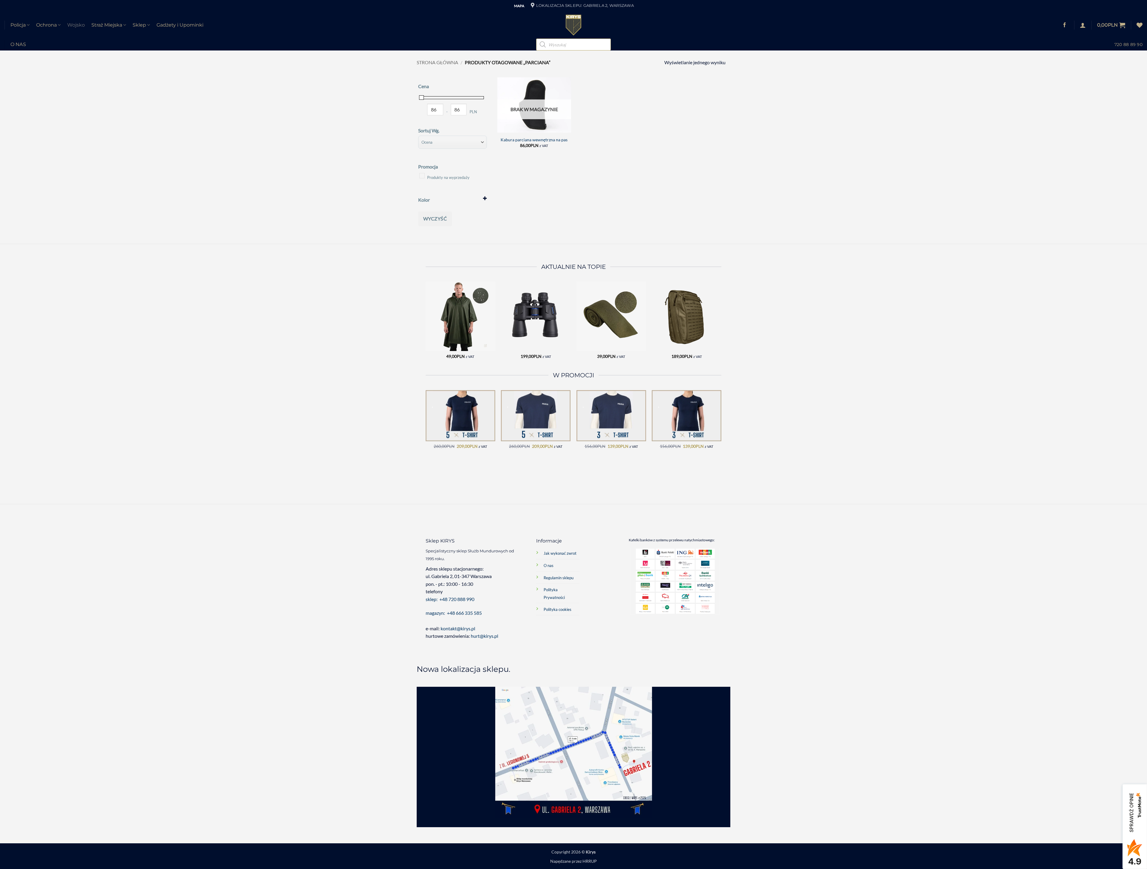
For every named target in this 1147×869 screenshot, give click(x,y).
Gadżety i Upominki (180, 25)
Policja (18, 25)
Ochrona (46, 25)
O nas (18, 44)
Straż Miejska (106, 25)
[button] (1111, 25)
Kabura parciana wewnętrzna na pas (534, 139)
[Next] (721, 325)
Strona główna (437, 62)
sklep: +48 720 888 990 (450, 599)
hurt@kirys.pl (484, 636)
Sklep (139, 25)
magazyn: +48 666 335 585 (454, 613)
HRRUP (589, 861)
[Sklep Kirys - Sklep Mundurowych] (573, 25)
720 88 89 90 (1128, 44)
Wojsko (76, 25)
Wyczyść (435, 218)
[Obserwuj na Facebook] (1064, 25)
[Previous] (425, 325)
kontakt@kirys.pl (458, 628)
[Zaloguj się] (1083, 25)
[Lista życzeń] (1140, 25)
